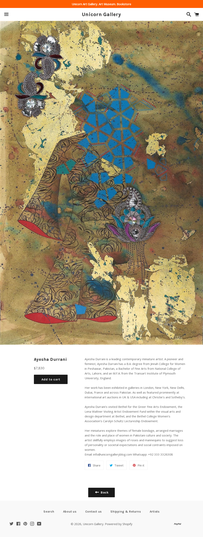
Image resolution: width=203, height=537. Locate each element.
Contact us (93, 511)
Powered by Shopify (118, 524)
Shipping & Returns (125, 511)
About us (70, 511)
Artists (155, 511)
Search (48, 511)
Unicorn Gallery (101, 14)
